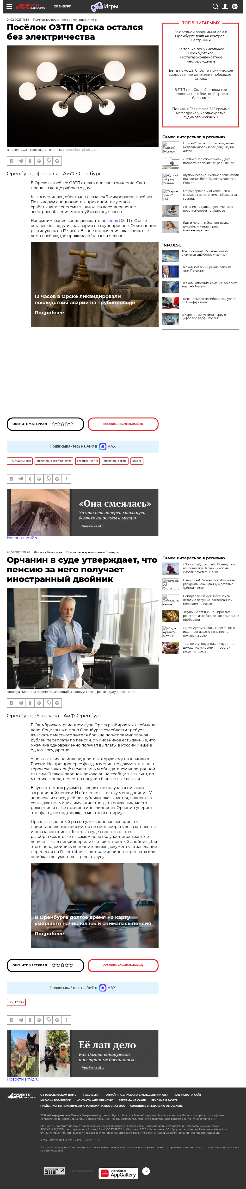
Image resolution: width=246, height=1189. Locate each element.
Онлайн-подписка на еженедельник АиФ (137, 1094)
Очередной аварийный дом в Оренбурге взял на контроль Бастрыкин (200, 36)
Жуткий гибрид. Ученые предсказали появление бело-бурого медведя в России (211, 178)
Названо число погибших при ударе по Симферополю (209, 300)
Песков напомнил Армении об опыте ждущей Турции (210, 284)
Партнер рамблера (81, 1171)
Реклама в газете (164, 1100)
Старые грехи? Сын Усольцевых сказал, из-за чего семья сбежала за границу (210, 194)
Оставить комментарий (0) (123, 424)
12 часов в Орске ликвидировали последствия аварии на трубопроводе (85, 299)
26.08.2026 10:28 (18, 552)
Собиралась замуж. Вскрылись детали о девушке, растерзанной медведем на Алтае (208, 600)
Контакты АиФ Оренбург (95, 1100)
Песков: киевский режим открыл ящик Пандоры (206, 269)
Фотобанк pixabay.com (83, 150)
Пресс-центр (91, 1094)
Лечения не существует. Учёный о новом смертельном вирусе (208, 208)
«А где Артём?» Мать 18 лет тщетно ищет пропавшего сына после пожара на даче (209, 631)
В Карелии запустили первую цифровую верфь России (204, 316)
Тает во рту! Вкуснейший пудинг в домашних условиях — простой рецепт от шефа (208, 647)
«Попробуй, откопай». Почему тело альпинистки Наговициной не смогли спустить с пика (209, 568)
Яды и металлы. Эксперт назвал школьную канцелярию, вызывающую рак (206, 226)
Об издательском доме (58, 1094)
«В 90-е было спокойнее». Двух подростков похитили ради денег (208, 161)
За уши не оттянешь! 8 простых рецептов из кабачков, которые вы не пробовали (211, 615)
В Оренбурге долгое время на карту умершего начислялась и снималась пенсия (93, 920)
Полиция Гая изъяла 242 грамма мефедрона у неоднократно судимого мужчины (200, 113)
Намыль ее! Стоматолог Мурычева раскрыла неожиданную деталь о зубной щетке (209, 584)
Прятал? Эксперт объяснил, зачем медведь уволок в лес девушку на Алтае (208, 147)
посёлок (110, 220)
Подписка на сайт (187, 1094)
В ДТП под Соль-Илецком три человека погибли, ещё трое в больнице (201, 94)
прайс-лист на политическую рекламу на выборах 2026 (82, 1105)
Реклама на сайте (132, 1100)
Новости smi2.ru (23, 538)
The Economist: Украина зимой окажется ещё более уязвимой (205, 253)
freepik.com (126, 692)
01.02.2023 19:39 (18, 19)
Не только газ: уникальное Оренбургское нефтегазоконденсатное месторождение (201, 55)
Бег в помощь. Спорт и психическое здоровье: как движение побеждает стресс (201, 75)
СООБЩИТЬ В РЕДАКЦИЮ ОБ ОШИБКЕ (156, 1105)
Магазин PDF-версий (55, 1100)
